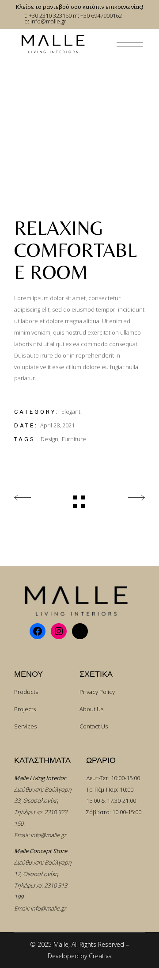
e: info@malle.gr (45, 21)
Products (26, 692)
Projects (25, 709)
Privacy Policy (97, 692)
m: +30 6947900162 (97, 15)
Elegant (70, 411)
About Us (91, 709)
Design (49, 439)
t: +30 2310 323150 (48, 15)
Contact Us (94, 726)
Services (25, 726)
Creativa (100, 956)
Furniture (74, 439)
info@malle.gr (48, 835)
